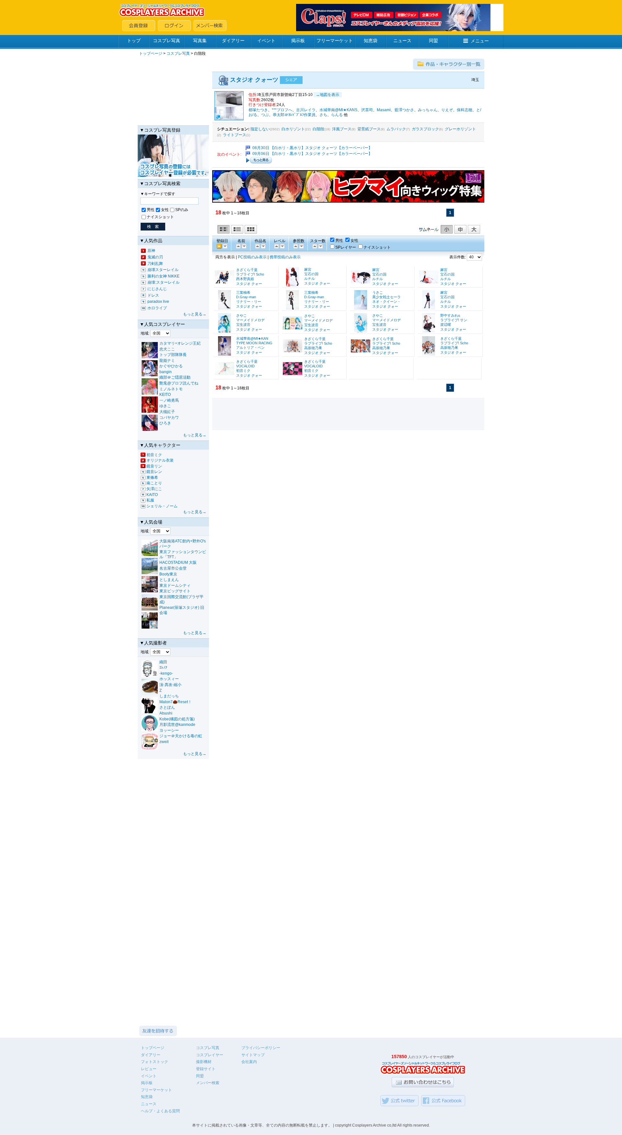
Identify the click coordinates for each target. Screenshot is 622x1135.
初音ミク (154, 455)
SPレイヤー (345, 247)
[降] (238, 246)
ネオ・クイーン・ (386, 301)
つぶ (265, 114)
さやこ (241, 315)
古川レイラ (306, 110)
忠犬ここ (167, 349)
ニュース (402, 40)
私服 (150, 500)
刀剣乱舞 (155, 263)
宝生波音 (243, 324)
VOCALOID (245, 366)
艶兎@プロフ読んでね (178, 383)
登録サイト (205, 1069)
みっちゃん (427, 110)
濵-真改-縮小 (170, 684)
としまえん (169, 579)
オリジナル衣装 (160, 460)
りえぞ (447, 110)
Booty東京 (168, 574)
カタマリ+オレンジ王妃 (180, 343)
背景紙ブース (369, 129)
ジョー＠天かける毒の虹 (180, 736)
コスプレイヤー (209, 1055)
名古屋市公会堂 (173, 568)
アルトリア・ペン (250, 347)
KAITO (152, 494)
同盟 (433, 40)
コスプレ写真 (166, 40)
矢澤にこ (154, 489)
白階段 (318, 129)
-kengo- (166, 673)
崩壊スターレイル (163, 269)
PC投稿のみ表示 (252, 257)
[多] (295, 246)
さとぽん (167, 707)
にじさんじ (157, 289)
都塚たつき (258, 110)
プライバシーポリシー (260, 1048)
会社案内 (249, 1061)
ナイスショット (160, 217)
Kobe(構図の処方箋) (177, 719)
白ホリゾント (293, 129)
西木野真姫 (245, 279)
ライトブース (234, 135)
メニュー (480, 40)
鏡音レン (154, 471)
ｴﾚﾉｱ (163, 667)
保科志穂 (464, 110)
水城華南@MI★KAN (252, 338)
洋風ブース (341, 129)
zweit (163, 741)
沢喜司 (367, 110)
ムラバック (396, 129)
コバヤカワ (169, 417)
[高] (276, 246)
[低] (282, 246)
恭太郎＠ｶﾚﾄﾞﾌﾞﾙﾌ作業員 (294, 114)
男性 (151, 209)
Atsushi (165, 713)
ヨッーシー (169, 730)
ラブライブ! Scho (250, 274)
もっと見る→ (194, 314)
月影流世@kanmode (177, 724)
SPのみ (181, 209)
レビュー (148, 1069)
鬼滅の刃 (155, 257)
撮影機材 (204, 1061)
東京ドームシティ (174, 585)
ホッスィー (169, 679)
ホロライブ (157, 308)
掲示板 (298, 40)
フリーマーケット (335, 40)
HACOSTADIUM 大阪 (178, 562)
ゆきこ (165, 406)
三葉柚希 (243, 292)
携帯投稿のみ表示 (285, 257)
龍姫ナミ (167, 360)
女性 (165, 209)
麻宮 (307, 269)
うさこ (377, 292)
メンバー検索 (207, 1083)
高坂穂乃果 (313, 348)
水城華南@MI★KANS (338, 110)
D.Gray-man (246, 297)
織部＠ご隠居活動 (174, 377)
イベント (266, 40)
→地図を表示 (327, 94)
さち (323, 114)
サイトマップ (253, 1055)
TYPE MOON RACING (254, 343)
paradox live (158, 301)
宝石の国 (311, 274)
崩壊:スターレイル (163, 282)
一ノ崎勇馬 (169, 400)
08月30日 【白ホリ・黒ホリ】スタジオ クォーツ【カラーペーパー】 (312, 148)
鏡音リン (154, 466)
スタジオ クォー (249, 284)
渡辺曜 (445, 324)
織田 (163, 662)
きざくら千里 (247, 270)
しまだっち (169, 696)
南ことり (154, 483)
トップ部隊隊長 (173, 354)
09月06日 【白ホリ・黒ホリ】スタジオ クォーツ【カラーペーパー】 (312, 153)
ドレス (153, 295)
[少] (301, 246)
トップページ (150, 53)
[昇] (244, 246)
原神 (151, 250)
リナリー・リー (248, 301)
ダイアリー (233, 40)
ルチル (309, 278)
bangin (165, 372)
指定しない (260, 129)
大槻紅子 (167, 411)
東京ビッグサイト (174, 591)
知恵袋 (370, 40)
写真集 (200, 40)
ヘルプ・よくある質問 (160, 1111)
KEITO (165, 394)
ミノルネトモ (171, 389)
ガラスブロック (425, 129)
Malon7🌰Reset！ (175, 702)
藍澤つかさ (404, 110)
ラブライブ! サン (453, 320)
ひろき (165, 423)
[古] (224, 246)
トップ (134, 40)
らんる (337, 114)
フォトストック (154, 1061)
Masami (384, 110)
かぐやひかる (171, 366)
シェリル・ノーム (162, 506)
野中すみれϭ (450, 315)
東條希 (152, 477)
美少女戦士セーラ (386, 297)
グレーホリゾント (460, 129)
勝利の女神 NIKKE (163, 276)
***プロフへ (282, 110)
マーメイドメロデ (250, 320)
